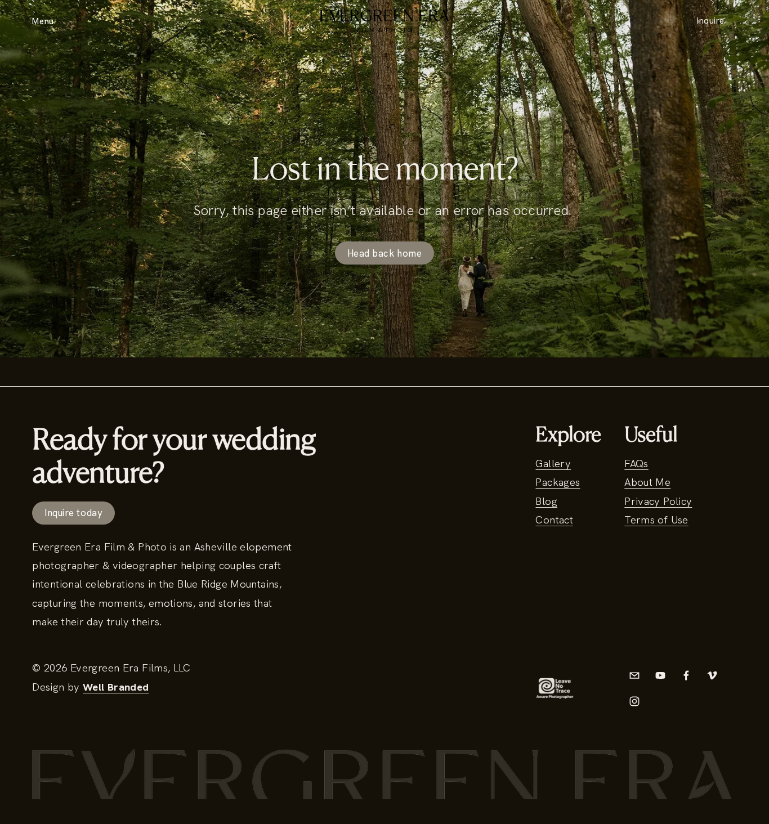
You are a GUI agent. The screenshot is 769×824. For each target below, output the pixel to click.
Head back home (384, 253)
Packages (557, 482)
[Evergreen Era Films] (660, 675)
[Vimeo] (712, 675)
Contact (554, 520)
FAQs (636, 463)
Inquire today (73, 513)
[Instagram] (634, 701)
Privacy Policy (658, 501)
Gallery (553, 463)
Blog (546, 501)
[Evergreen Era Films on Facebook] (686, 675)
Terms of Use (656, 520)
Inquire (710, 20)
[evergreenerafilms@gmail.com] (634, 675)
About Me (647, 482)
